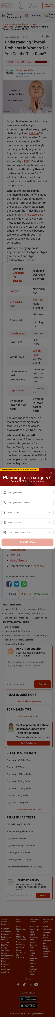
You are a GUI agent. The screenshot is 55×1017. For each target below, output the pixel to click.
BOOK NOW (27, 542)
